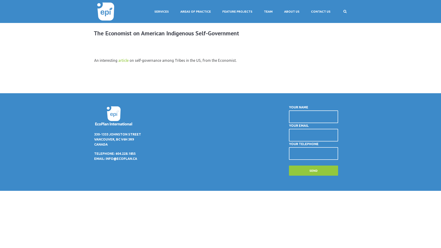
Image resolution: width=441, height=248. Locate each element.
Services (161, 11)
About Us (292, 11)
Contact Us (321, 11)
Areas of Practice (195, 11)
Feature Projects (237, 11)
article (123, 60)
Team (268, 11)
